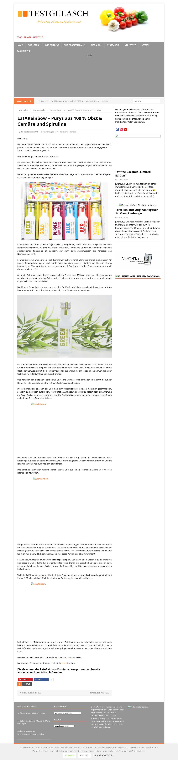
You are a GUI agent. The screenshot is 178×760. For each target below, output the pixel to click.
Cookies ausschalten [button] (103, 755)
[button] (25, 679)
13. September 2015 (29, 132)
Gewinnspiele (49, 132)
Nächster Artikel (99, 692)
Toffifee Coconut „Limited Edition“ (133, 173)
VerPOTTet (130, 45)
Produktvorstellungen (66, 132)
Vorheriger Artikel (30, 692)
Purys (27, 684)
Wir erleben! (52, 45)
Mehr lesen (84, 755)
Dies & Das (96, 45)
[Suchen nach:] (147, 101)
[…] (152, 196)
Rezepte (145, 45)
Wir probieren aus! (74, 45)
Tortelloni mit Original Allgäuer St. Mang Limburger (136, 211)
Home (20, 45)
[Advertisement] (89, 77)
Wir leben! (33, 45)
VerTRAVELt (113, 45)
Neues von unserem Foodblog (141, 276)
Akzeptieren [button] (70, 755)
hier (63, 663)
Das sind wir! (24, 51)
